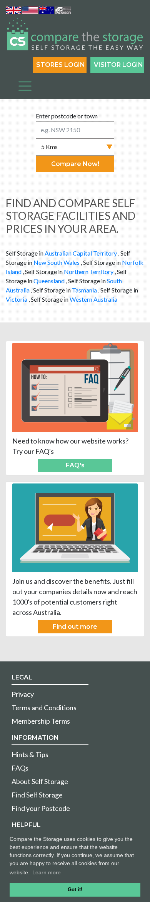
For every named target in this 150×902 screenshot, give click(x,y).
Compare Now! (75, 164)
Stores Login (60, 64)
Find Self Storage (37, 795)
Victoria (16, 299)
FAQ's (75, 465)
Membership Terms (41, 721)
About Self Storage (40, 781)
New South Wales (56, 262)
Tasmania (84, 290)
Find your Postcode (41, 808)
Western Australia (93, 299)
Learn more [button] (46, 872)
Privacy (23, 694)
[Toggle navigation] (25, 86)
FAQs (20, 768)
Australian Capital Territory (81, 253)
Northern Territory (88, 271)
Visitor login (118, 64)
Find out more (75, 626)
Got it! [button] (75, 889)
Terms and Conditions (44, 707)
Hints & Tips (30, 754)
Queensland (49, 280)
